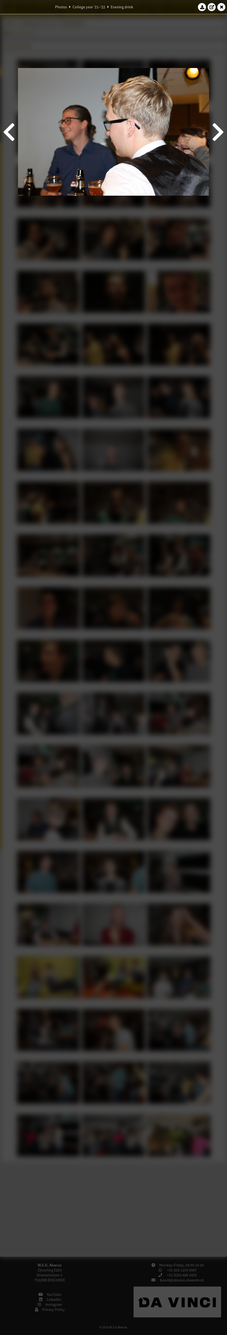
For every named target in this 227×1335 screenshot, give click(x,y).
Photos (61, 6)
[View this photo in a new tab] (212, 7)
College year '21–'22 (89, 6)
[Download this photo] (202, 7)
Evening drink (122, 6)
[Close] (221, 7)
